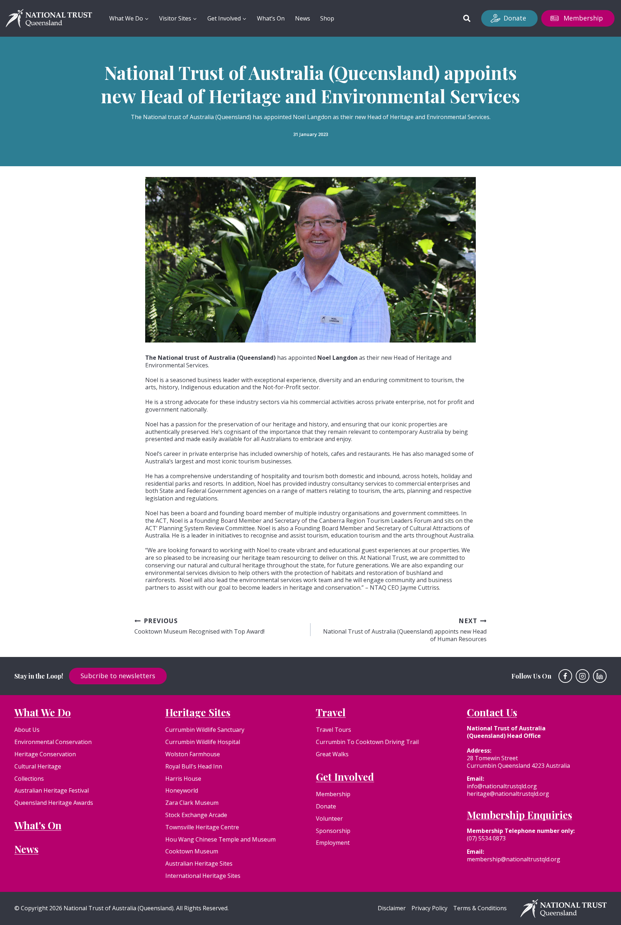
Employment (333, 843)
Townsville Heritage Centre (202, 827)
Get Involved (345, 776)
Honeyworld (181, 790)
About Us (27, 730)
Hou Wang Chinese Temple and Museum (220, 839)
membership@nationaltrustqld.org (513, 859)
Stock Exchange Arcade (196, 815)
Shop (327, 18)
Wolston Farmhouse (192, 754)
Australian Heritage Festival (51, 790)
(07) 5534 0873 (486, 838)
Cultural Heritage (37, 766)
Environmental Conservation (53, 742)
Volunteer (329, 818)
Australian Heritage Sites (199, 863)
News (302, 18)
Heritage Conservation (45, 754)
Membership (583, 18)
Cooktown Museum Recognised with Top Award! (199, 626)
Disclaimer (392, 908)
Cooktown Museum (191, 851)
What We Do (42, 712)
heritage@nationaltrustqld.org (508, 794)
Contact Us (492, 712)
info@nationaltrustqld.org (502, 786)
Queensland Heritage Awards (53, 803)
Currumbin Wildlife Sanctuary (204, 730)
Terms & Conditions (480, 908)
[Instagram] (582, 676)
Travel (331, 712)
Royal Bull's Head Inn (193, 766)
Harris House (183, 779)
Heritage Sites (197, 712)
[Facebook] (565, 676)
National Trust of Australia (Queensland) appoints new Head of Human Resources (405, 630)
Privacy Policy (429, 908)
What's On (37, 825)
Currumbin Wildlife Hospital (202, 742)
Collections (29, 779)
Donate (514, 18)
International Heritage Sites (202, 876)
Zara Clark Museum (191, 803)
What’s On (271, 18)
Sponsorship (333, 831)
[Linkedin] (600, 676)
